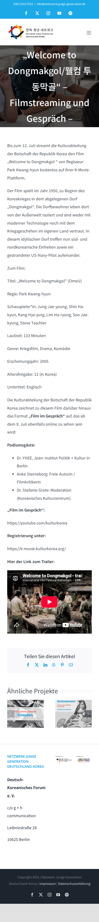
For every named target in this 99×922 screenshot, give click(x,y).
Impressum (47, 883)
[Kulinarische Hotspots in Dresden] (25, 714)
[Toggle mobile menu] (89, 32)
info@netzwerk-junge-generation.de (61, 4)
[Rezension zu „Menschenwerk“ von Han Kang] (73, 714)
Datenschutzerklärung (74, 883)
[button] (10, 713)
